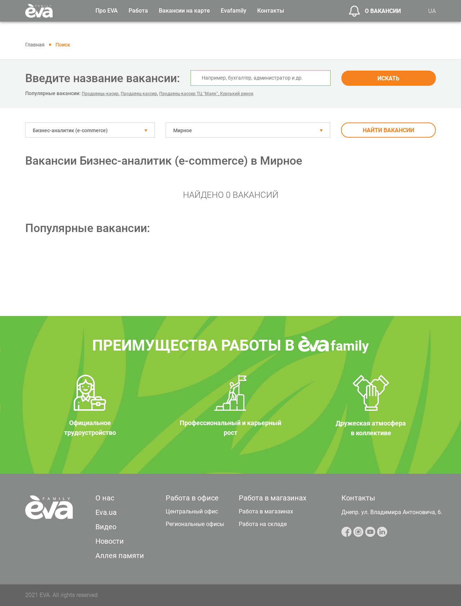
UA (432, 11)
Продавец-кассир (139, 93)
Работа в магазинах (266, 511)
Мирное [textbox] (182, 130)
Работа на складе (263, 524)
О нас (104, 498)
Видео (105, 526)
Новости (109, 541)
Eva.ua (106, 512)
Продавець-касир (100, 93)
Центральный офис (192, 511)
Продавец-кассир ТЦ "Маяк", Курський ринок (206, 93)
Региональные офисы (195, 524)
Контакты (270, 10)
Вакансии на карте (184, 10)
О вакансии (383, 11)
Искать (388, 78)
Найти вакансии (388, 130)
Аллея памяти (119, 555)
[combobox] (90, 130)
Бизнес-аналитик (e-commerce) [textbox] (70, 130)
